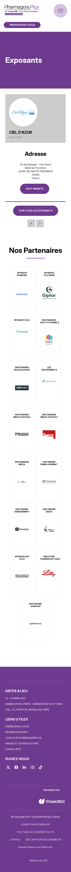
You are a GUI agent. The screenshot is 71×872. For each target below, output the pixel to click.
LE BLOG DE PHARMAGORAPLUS (23, 737)
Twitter (8, 767)
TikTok (41, 767)
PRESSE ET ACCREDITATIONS (21, 743)
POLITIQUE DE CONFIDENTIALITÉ (35, 832)
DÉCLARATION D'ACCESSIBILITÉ (44, 839)
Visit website (35, 188)
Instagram (32, 767)
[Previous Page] (31, 223)
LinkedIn (24, 767)
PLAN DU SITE (13, 749)
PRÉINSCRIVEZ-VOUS (22, 24)
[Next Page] (40, 223)
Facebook (16, 767)
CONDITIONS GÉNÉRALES (35, 824)
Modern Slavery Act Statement (35, 847)
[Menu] (60, 10)
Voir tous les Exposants (35, 210)
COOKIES (15, 839)
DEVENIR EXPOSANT (16, 732)
